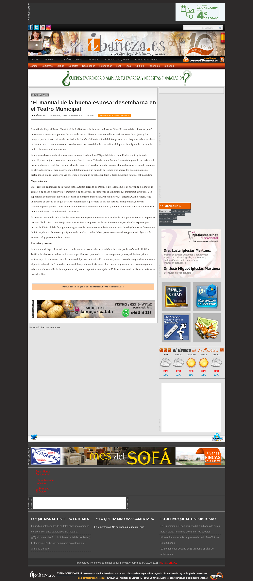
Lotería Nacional (45, 480)
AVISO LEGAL (168, 562)
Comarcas (47, 66)
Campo (34, 66)
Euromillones (43, 471)
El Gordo (41, 491)
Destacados (88, 66)
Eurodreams (42, 474)
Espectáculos (40, 95)
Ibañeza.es (127, 45)
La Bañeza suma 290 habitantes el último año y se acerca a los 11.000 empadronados (175, 216)
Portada (35, 59)
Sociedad (169, 66)
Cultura (60, 66)
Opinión (139, 66)
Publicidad (93, 59)
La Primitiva (42, 488)
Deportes (73, 66)
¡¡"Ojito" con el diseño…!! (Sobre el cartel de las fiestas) (60, 537)
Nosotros (50, 59)
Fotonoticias (105, 66)
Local (128, 66)
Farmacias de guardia (146, 59)
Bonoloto (41, 483)
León (119, 66)
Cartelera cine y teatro (117, 59)
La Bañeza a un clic (71, 59)
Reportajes (154, 66)
